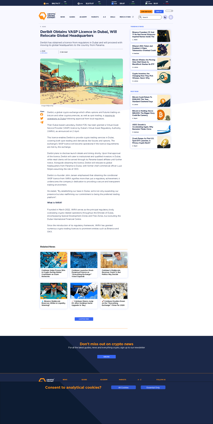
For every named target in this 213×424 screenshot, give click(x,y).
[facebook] (41, 115)
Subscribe (106, 356)
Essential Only (153, 387)
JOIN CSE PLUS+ (146, 11)
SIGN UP (159, 11)
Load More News (84, 319)
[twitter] (41, 119)
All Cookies (123, 387)
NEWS (44, 26)
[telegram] (41, 123)
